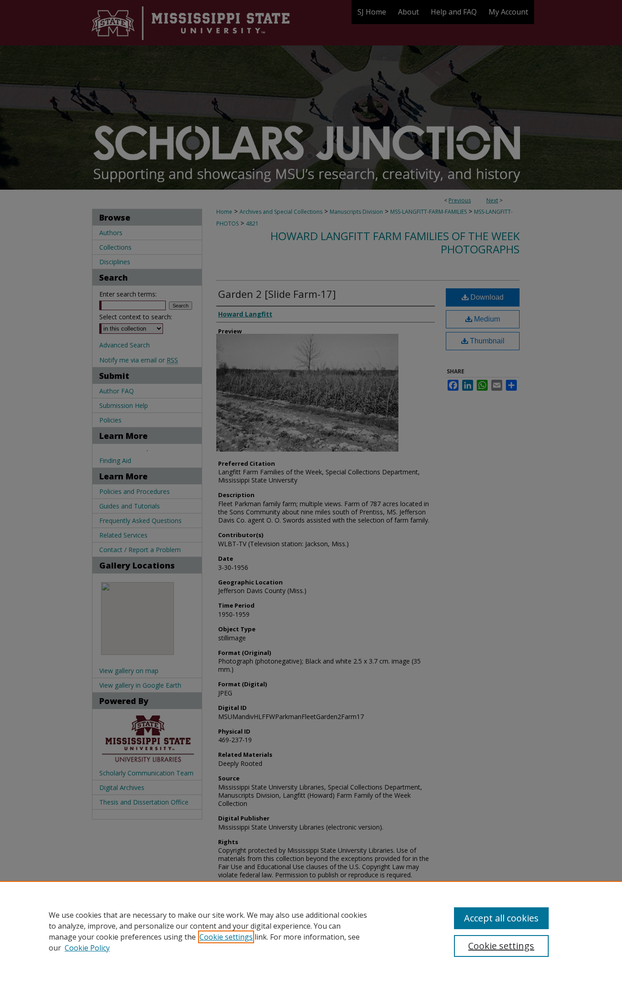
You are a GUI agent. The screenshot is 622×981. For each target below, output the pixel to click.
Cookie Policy (87, 948)
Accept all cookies (501, 918)
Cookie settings (226, 937)
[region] (311, 931)
